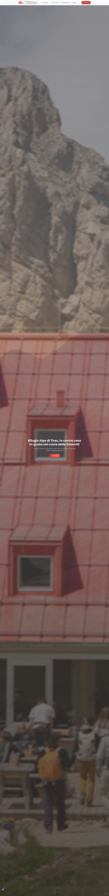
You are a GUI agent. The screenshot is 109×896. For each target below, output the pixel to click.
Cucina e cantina (55, 2)
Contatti (74, 2)
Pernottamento (45, 2)
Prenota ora (86, 2)
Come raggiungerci (65, 2)
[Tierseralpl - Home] (28, 2)
